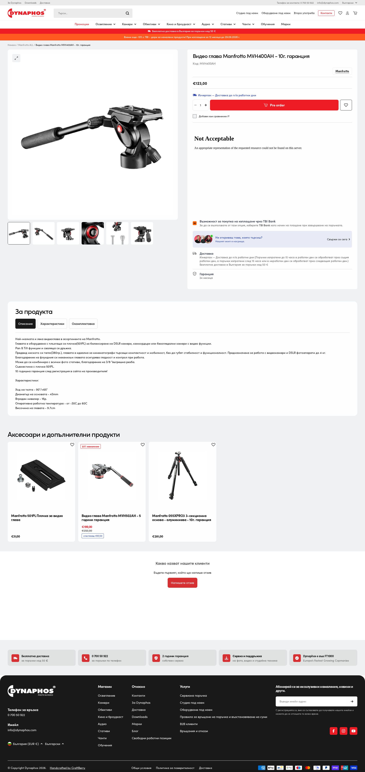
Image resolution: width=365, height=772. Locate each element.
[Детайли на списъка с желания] (340, 13)
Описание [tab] (25, 324)
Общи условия (141, 768)
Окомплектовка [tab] (83, 324)
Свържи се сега (337, 239)
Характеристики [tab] (52, 324)
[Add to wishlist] (346, 105)
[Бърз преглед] (69, 451)
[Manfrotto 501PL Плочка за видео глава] (41, 475)
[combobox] (93, 13)
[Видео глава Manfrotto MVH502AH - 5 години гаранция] (112, 475)
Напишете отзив (182, 583)
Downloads (30, 2)
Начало (12, 45)
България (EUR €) (26, 744)
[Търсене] (127, 13)
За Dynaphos (14, 2)
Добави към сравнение (213, 116)
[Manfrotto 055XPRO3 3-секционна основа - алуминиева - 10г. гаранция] (182, 475)
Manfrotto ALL (25, 45)
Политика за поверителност (175, 768)
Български (348, 3)
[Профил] (347, 13)
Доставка (45, 2)
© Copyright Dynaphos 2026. (27, 768)
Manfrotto (342, 71)
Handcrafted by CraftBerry (67, 768)
